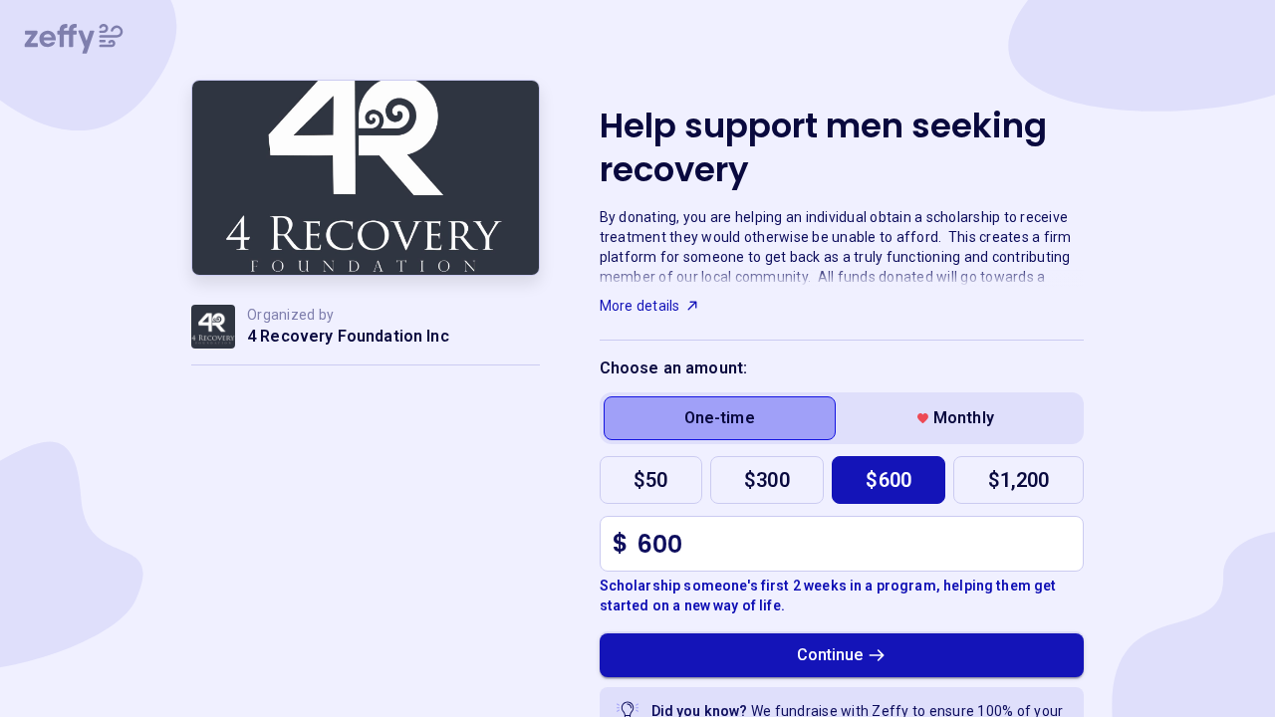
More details (640, 306)
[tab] (720, 418)
